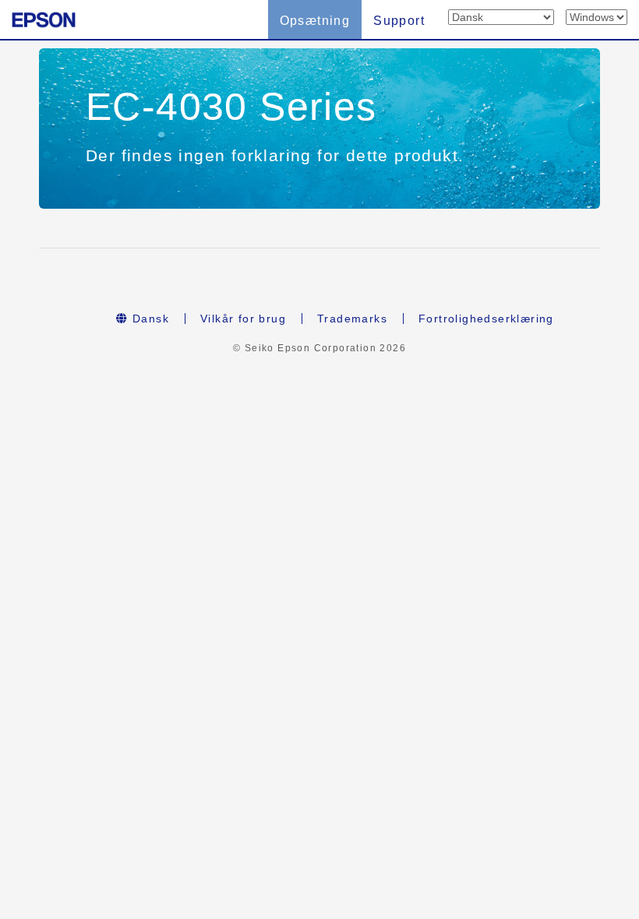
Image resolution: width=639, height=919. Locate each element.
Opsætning (315, 20)
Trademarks (352, 318)
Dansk (149, 318)
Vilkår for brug (243, 318)
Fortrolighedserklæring (486, 318)
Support (399, 20)
